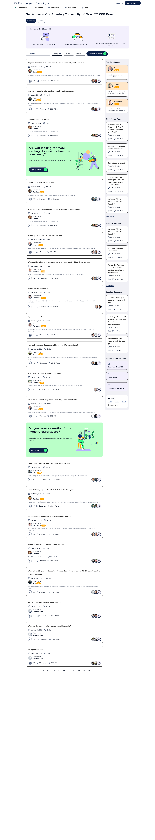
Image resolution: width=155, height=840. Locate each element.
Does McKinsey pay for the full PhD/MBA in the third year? (51, 490)
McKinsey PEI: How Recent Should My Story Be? (115, 201)
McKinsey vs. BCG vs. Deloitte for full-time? (45, 235)
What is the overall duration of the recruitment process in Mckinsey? (55, 209)
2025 (117, 402)
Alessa (116, 84)
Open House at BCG (36, 317)
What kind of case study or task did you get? (116, 341)
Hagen (35, 245)
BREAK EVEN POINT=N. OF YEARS (41, 183)
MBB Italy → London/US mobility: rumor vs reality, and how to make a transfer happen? (117, 321)
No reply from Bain (35, 649)
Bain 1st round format (116, 163)
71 (68, 670)
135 (73, 670)
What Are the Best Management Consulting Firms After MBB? (52, 400)
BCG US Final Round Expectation (115, 249)
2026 (110, 402)
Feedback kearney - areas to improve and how (116, 300)
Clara (35, 72)
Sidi (34, 100)
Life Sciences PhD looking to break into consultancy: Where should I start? (116, 181)
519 (84, 670)
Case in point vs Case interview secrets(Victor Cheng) (49, 463)
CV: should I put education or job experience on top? (49, 516)
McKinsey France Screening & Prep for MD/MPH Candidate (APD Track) (116, 128)
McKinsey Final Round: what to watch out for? (46, 544)
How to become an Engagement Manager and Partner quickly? (53, 345)
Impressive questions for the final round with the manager (51, 91)
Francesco (37, 297)
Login (118, 3)
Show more (112, 405)
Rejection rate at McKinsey (38, 119)
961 (89, 670)
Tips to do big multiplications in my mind (44, 373)
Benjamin (36, 271)
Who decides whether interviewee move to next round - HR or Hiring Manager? (59, 262)
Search (32, 54)
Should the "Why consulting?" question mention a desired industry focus (116, 269)
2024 (124, 402)
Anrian (35, 354)
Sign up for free (132, 3)
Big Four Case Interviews (38, 288)
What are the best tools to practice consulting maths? (49, 626)
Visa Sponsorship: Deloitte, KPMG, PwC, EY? (45, 602)
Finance (41, 21)
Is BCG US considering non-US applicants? (116, 147)
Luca (34, 472)
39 (64, 670)
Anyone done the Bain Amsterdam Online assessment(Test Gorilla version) (57, 63)
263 (78, 670)
